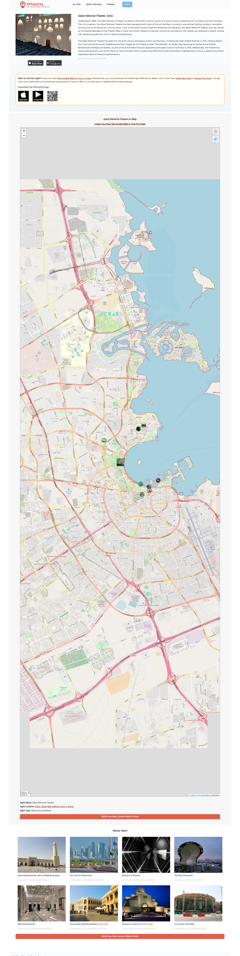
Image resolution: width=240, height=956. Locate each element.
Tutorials (111, 4)
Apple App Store (183, 78)
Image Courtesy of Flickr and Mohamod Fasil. (34, 879)
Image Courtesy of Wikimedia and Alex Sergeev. (87, 879)
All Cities (77, 4)
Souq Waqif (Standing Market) (83, 924)
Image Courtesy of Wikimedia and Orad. (92, 58)
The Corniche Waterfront (81, 875)
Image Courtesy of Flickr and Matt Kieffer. (189, 879)
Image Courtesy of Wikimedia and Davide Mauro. (35, 928)
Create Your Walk (94, 4)
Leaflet (192, 795)
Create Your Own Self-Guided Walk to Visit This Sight (120, 124)
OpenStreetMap (204, 795)
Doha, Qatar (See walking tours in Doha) (54, 806)
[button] (120, 461)
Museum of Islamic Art (132, 924)
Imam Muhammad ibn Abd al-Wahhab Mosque (38, 875)
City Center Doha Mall (184, 924)
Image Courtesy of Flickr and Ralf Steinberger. (138, 928)
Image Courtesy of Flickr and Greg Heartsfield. (138, 879)
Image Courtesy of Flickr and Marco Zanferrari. (190, 928)
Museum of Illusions (131, 875)
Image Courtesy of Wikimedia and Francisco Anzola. (88, 928)
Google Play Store (203, 78)
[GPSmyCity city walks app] (34, 4)
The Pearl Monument (183, 875)
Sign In (127, 4)
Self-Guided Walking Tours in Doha (74, 78)
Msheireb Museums (26, 924)
